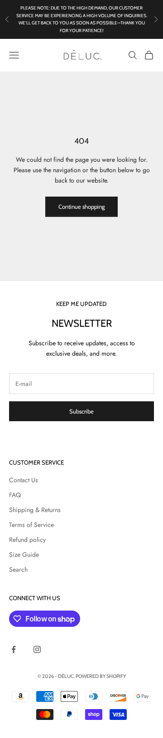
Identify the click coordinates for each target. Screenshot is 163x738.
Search (18, 569)
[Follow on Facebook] (13, 649)
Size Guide (24, 554)
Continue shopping (81, 206)
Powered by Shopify (101, 676)
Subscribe (81, 411)
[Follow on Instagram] (37, 649)
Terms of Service (31, 524)
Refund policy (27, 539)
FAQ (15, 494)
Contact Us (23, 479)
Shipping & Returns (35, 509)
